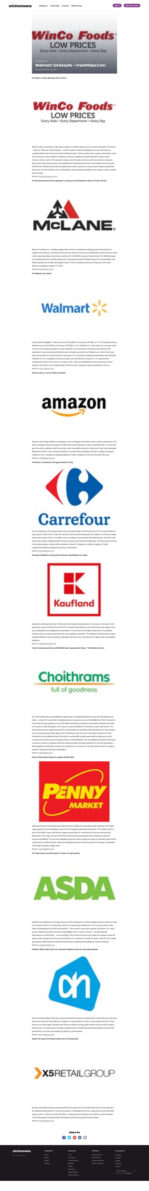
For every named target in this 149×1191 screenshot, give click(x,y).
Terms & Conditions (97, 1163)
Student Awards (73, 1172)
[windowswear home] (21, 1151)
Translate (128, 1173)
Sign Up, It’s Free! (132, 5)
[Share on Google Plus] (74, 1137)
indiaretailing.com (46, 753)
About (46, 1155)
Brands (46, 1160)
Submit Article (96, 1157)
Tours (69, 1155)
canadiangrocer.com (47, 458)
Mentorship (71, 1169)
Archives (65, 6)
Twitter (117, 1166)
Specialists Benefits (98, 1160)
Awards (46, 1157)
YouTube (118, 1158)
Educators (71, 1163)
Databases (43, 6)
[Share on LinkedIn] (80, 1137)
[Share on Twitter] (69, 1137)
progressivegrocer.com (48, 176)
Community (54, 6)
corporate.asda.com (47, 945)
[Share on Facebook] (64, 1137)
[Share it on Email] (85, 1137)
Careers (70, 1166)
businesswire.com (46, 269)
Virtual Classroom (73, 1175)
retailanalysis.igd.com (47, 644)
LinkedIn (117, 1160)
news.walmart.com (46, 368)
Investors (47, 1163)
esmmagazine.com (46, 551)
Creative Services (73, 1160)
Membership (77, 6)
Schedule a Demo (97, 1155)
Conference (71, 1157)
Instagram (118, 1155)
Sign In (117, 5)
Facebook (118, 1163)
